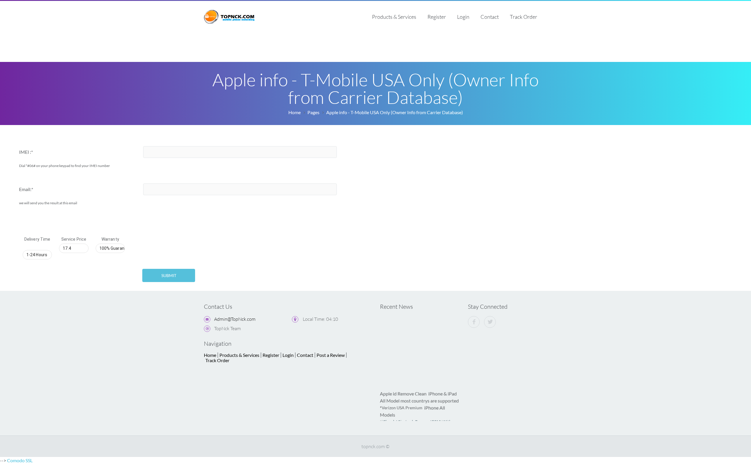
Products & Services (394, 17)
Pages (313, 112)
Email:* (26, 189)
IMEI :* (26, 152)
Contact (490, 17)
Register (436, 17)
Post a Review (331, 355)
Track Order (523, 17)
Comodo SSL (20, 460)
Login (463, 17)
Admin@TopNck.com (235, 319)
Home (294, 112)
